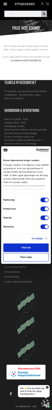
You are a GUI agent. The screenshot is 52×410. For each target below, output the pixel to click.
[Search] (44, 14)
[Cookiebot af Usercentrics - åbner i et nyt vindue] (37, 150)
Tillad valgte (26, 257)
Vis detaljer (37, 238)
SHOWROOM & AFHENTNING (21, 110)
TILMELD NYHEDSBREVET (20, 82)
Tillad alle (26, 247)
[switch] (44, 209)
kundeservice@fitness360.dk (26, 60)
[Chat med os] (45, 403)
